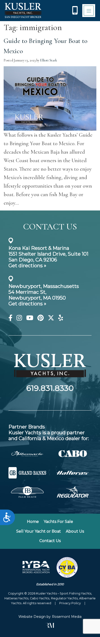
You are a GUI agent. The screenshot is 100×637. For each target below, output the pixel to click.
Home (33, 521)
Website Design (32, 616)
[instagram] (19, 319)
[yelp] (60, 319)
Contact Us (50, 540)
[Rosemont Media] (50, 626)
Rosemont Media (67, 616)
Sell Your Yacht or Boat (38, 531)
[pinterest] (40, 319)
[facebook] (10, 319)
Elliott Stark (48, 60)
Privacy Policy (70, 603)
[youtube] (29, 319)
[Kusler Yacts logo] (23, 10)
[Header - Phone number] (75, 10)
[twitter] (51, 319)
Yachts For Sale (58, 521)
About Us (75, 531)
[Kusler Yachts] (50, 381)
